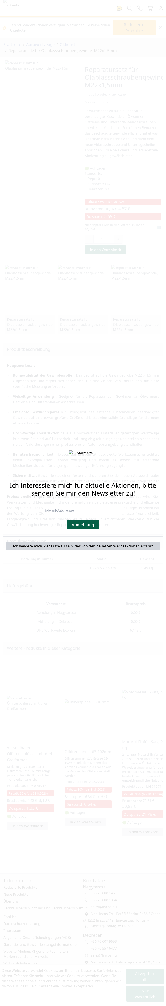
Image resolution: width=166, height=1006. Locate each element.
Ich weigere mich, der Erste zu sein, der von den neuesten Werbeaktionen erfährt (83, 546)
